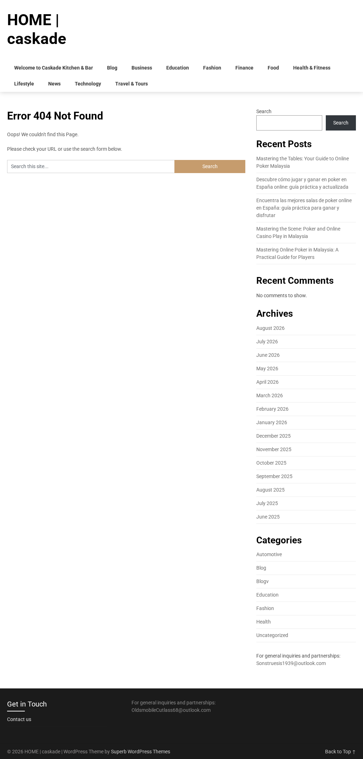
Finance (244, 68)
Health (263, 622)
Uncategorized (272, 635)
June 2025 (268, 517)
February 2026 (272, 409)
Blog (112, 68)
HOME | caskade (36, 29)
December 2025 (273, 436)
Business (142, 68)
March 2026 (269, 395)
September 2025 (274, 476)
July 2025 (267, 503)
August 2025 (270, 490)
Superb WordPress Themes (140, 751)
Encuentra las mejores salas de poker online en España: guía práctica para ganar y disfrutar (304, 208)
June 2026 (268, 355)
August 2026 (270, 328)
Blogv (262, 581)
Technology (88, 84)
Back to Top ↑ (340, 751)
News (54, 84)
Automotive (269, 554)
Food (273, 68)
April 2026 (267, 382)
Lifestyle (24, 84)
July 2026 (267, 341)
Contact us (19, 719)
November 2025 (273, 449)
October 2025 (271, 463)
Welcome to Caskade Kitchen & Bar (53, 68)
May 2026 (267, 368)
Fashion (212, 68)
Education (177, 68)
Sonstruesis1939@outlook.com (291, 663)
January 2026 (271, 422)
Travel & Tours (131, 84)
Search (264, 111)
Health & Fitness (311, 68)
